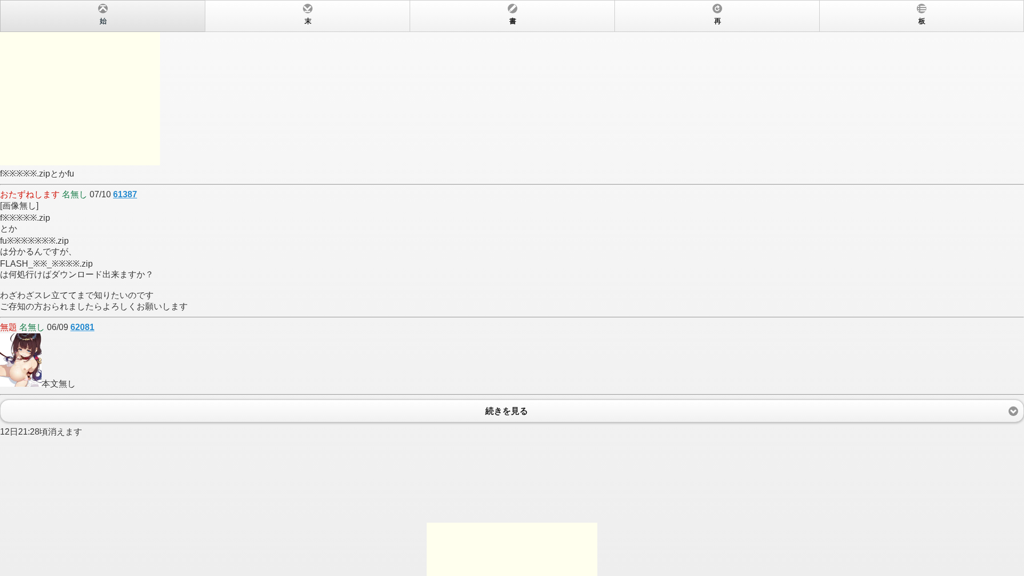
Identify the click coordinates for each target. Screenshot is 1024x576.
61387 (125, 194)
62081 (82, 327)
